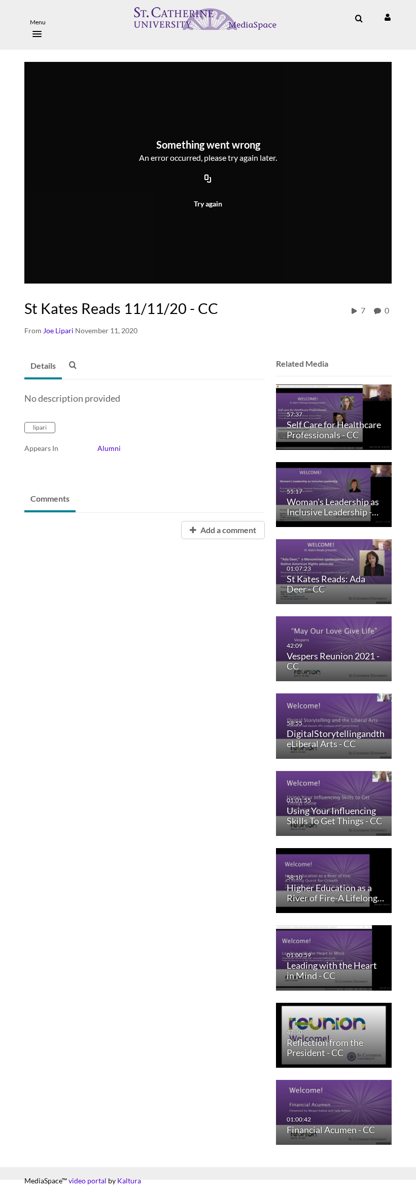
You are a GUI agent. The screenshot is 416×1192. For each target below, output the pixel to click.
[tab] (43, 366)
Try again (208, 203)
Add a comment (227, 530)
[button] (40, 25)
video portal (87, 1180)
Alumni (109, 448)
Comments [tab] (50, 498)
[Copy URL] (208, 179)
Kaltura (129, 1180)
